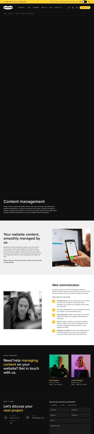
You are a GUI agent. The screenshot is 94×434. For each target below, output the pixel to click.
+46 (11, 423)
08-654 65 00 (14, 418)
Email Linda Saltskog (79, 384)
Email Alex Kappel (55, 384)
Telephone (54, 405)
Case (29, 7)
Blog (50, 7)
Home (5, 13)
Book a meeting (73, 405)
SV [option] (68, 7)
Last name (75, 410)
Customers (36, 7)
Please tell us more (55, 426)
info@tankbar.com (38, 418)
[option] (68, 7)
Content (17, 13)
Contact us (58, 7)
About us (44, 7)
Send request (85, 7)
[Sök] (76, 7)
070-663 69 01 (76, 382)
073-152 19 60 (54, 382)
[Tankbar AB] (8, 7)
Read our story (22, 1)
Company (53, 415)
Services (21, 7)
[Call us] (72, 7)
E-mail (62, 405)
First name (54, 410)
